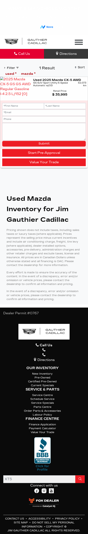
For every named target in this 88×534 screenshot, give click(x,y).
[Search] (80, 479)
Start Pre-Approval (44, 153)
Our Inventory (42, 368)
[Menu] (79, 43)
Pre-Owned (42, 377)
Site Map (21, 522)
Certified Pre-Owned (42, 381)
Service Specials (42, 402)
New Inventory (42, 373)
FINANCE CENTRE (42, 419)
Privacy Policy (67, 518)
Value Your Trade (44, 162)
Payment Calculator (42, 428)
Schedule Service (42, 398)
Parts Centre (42, 406)
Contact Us (15, 518)
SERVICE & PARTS (42, 389)
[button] (57, 42)
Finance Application (42, 424)
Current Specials (42, 385)
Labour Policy (42, 414)
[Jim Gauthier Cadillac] (26, 41)
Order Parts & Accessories (42, 410)
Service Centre (42, 395)
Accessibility (40, 518)
